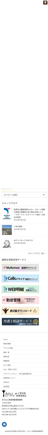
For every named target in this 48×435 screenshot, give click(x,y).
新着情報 (6, 361)
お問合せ (6, 382)
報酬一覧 (6, 352)
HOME (5, 339)
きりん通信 (7, 365)
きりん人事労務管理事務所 (12, 400)
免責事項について (9, 378)
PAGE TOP (41, 428)
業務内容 (6, 357)
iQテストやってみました (23, 240)
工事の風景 (18, 226)
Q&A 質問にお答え (10, 369)
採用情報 (6, 386)
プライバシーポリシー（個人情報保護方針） (18, 374)
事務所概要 (7, 344)
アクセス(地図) (8, 348)
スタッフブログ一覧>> (37, 253)
